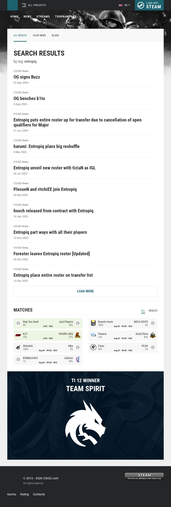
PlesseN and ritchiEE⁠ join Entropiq (45, 189)
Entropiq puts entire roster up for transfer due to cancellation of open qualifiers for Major (78, 123)
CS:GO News (39, 35)
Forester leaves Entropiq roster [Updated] (52, 253)
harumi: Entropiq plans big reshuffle (47, 146)
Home (14, 16)
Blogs (55, 35)
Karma (11, 494)
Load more (85, 291)
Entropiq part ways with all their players (50, 232)
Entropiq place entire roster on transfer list (53, 275)
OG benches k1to (29, 98)
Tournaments (66, 16)
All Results (20, 35)
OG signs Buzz (27, 77)
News (27, 16)
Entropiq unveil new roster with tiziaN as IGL (55, 167)
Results (153, 310)
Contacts (39, 494)
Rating (24, 494)
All (143, 310)
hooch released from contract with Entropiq (53, 210)
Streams (43, 16)
